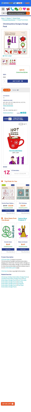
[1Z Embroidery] (6, 172)
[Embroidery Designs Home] (8, 9)
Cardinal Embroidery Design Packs (11, 278)
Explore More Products (22, 219)
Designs (9, 18)
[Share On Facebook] (23, 113)
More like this (10, 213)
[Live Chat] (16, 9)
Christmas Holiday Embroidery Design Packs (14, 277)
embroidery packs (10, 267)
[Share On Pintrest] (25, 113)
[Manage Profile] (20, 9)
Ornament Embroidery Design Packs (12, 284)
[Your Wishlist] (24, 9)
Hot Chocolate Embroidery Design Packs (13, 281)
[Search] (28, 13)
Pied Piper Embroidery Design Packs (12, 286)
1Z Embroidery (5, 259)
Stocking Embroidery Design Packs (12, 282)
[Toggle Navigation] (3, 9)
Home (3, 18)
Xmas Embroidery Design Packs (13, 279)
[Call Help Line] (12, 9)
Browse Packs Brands (9, 20)
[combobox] (16, 13)
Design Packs (16, 18)
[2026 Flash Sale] (15, 3)
